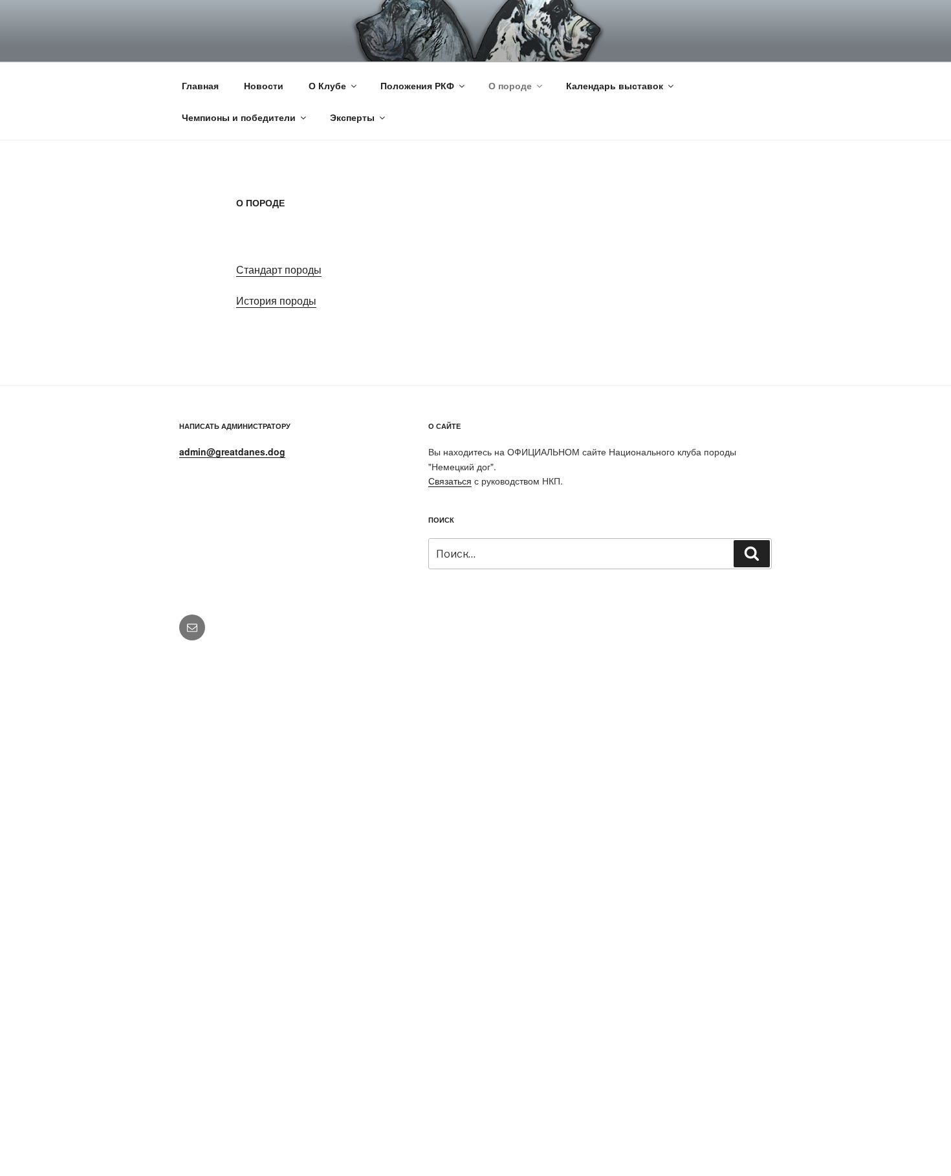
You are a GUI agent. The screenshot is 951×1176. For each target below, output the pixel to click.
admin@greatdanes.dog (232, 451)
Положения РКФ (417, 85)
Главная (200, 85)
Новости (263, 85)
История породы (276, 300)
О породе (510, 85)
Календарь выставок (614, 85)
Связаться (450, 480)
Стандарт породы (279, 269)
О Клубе (327, 85)
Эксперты (352, 117)
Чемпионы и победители (239, 117)
